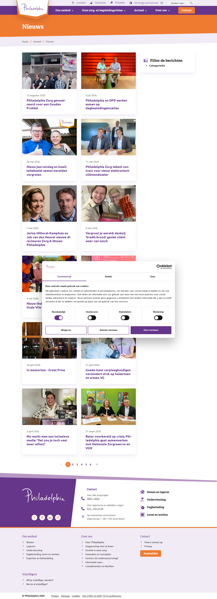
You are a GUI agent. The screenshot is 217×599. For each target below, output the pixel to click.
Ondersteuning (156, 499)
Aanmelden (150, 553)
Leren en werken (157, 514)
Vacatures (100, 2)
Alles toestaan (150, 330)
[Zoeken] (191, 3)
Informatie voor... (94, 562)
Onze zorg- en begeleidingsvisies (102, 10)
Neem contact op (154, 542)
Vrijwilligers (29, 574)
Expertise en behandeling (39, 558)
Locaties (81, 2)
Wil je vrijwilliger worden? (39, 579)
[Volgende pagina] (96, 464)
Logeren (30, 546)
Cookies (76, 595)
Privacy (148, 546)
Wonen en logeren (158, 492)
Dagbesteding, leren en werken (42, 554)
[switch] (92, 317)
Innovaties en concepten (98, 554)
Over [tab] (152, 276)
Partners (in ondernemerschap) (101, 558)
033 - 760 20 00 (95, 508)
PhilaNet (120, 2)
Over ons (161, 10)
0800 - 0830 (93, 498)
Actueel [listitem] (37, 41)
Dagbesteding (155, 507)
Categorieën (157, 65)
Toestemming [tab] (64, 276)
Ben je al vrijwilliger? (37, 583)
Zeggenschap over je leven (99, 546)
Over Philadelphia (94, 542)
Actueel (139, 10)
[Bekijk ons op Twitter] (34, 517)
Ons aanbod (63, 10)
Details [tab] (108, 276)
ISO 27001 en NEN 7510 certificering (101, 595)
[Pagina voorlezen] (161, 3)
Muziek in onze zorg (96, 550)
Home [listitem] (25, 41)
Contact (187, 10)
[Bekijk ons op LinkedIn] (50, 517)
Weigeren (66, 330)
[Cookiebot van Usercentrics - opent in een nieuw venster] (159, 267)
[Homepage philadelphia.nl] (49, 495)
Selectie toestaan (109, 330)
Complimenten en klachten (99, 566)
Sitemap (65, 595)
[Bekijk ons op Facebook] (42, 517)
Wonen (30, 542)
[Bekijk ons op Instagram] (58, 517)
